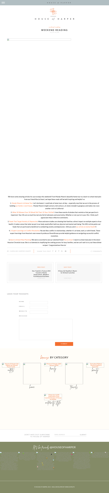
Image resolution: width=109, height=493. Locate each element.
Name (21, 301)
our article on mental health (85, 227)
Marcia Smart (68, 240)
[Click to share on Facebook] (53, 251)
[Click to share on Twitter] (55, 251)
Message (23, 315)
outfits (11, 370)
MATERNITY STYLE (53, 402)
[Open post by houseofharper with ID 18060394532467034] (27, 461)
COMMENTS (97, 251)
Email (22, 306)
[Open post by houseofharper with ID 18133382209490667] (45, 461)
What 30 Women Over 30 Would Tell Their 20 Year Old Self (33, 212)
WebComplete (70, 487)
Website (23, 311)
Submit (83, 435)
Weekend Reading (54, 27)
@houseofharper (63, 447)
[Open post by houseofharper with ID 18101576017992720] (82, 461)
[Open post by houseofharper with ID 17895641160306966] (100, 461)
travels (74, 387)
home (31, 387)
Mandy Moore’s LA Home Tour (22, 203)
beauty (95, 370)
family (53, 368)
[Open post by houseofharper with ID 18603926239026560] (9, 461)
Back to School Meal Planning (20, 240)
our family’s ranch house (24, 206)
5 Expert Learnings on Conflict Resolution (25, 231)
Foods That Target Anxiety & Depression (23, 221)
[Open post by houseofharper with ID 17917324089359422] (63, 461)
